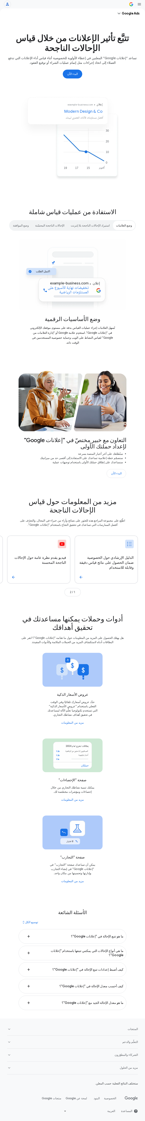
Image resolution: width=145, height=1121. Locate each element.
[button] (72, 936)
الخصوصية (110, 1098)
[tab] (124, 225)
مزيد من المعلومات (72, 723)
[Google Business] (131, 4)
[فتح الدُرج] (139, 4)
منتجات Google (51, 1098)
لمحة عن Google (76, 1098)
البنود (97, 1098)
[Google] (131, 1098)
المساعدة (126, 1111)
